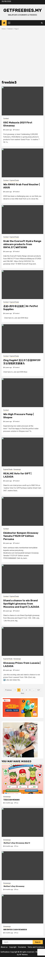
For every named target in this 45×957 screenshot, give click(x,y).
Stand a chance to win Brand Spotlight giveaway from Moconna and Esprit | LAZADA (21, 603)
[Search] (41, 23)
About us (4, 947)
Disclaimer (22, 947)
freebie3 (17, 130)
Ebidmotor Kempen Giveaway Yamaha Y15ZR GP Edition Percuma (20, 536)
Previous (8, 690)
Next (22, 693)
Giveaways (17, 469)
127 (38, 690)
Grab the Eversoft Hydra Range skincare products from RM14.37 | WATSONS (22, 244)
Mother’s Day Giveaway (14, 886)
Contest (6, 118)
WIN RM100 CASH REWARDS (15, 930)
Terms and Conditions (36, 947)
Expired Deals (14, 180)
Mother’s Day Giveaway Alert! (16, 843)
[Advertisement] (22, 55)
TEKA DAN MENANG (11, 800)
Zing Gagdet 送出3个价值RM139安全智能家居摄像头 (22, 362)
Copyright (12, 947)
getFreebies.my (22, 10)
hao (17, 803)
